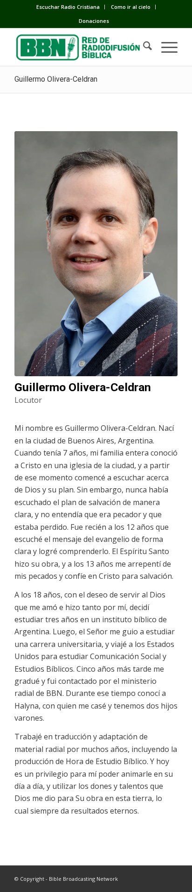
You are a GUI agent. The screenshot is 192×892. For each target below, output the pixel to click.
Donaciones (94, 20)
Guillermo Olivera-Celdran (55, 79)
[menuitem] (68, 7)
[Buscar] (143, 47)
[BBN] (79, 47)
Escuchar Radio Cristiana (68, 6)
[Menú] (165, 47)
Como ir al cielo (131, 6)
